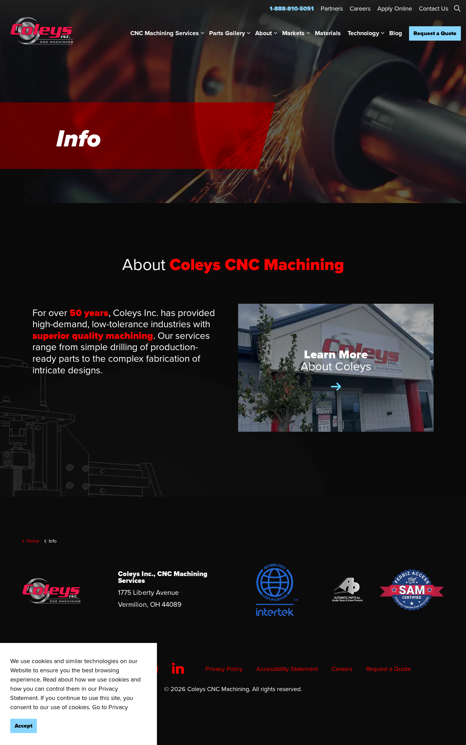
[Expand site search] (457, 8)
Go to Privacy (110, 707)
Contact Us (433, 8)
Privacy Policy (224, 668)
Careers (360, 8)
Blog (395, 33)
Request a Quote (434, 33)
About (263, 33)
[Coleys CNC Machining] (41, 30)
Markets (293, 33)
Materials (328, 33)
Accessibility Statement (287, 668)
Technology (363, 33)
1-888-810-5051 (292, 8)
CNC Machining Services (164, 33)
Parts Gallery (227, 33)
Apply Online (394, 8)
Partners (332, 8)
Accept (23, 726)
